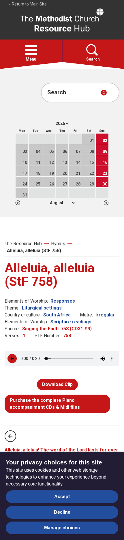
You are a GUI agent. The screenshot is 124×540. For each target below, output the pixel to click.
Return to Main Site (29, 4)
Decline (62, 512)
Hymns (58, 243)
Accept (62, 496)
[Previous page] (10, 436)
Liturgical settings (42, 308)
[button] (31, 50)
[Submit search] (104, 92)
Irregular (105, 315)
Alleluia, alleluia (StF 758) (34, 250)
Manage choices (62, 527)
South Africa (57, 315)
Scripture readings (70, 322)
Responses (62, 301)
